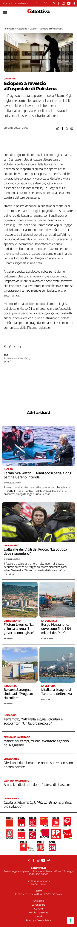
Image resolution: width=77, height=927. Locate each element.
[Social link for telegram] (73, 3)
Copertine (22, 28)
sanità (7, 361)
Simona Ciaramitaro (12, 483)
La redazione (21, 3)
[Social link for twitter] (54, 3)
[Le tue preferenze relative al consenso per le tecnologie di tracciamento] (70, 920)
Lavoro (33, 28)
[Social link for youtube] (68, 3)
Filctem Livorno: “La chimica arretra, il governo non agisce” (19, 629)
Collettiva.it (38, 867)
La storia (38, 916)
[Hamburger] (5, 12)
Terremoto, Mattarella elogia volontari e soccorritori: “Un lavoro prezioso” (33, 721)
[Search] (45, 3)
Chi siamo (38, 900)
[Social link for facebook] (58, 3)
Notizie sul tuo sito (38, 912)
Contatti (7, 3)
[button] (57, 128)
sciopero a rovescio (16, 358)
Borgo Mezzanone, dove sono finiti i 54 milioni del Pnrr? (56, 629)
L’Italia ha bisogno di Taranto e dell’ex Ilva (56, 692)
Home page (9, 28)
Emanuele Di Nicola (12, 559)
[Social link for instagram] (63, 3)
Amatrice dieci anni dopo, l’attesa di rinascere (37, 785)
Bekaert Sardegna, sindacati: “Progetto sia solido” (18, 694)
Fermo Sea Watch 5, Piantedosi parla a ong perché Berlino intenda (37, 475)
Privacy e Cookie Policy (38, 920)
